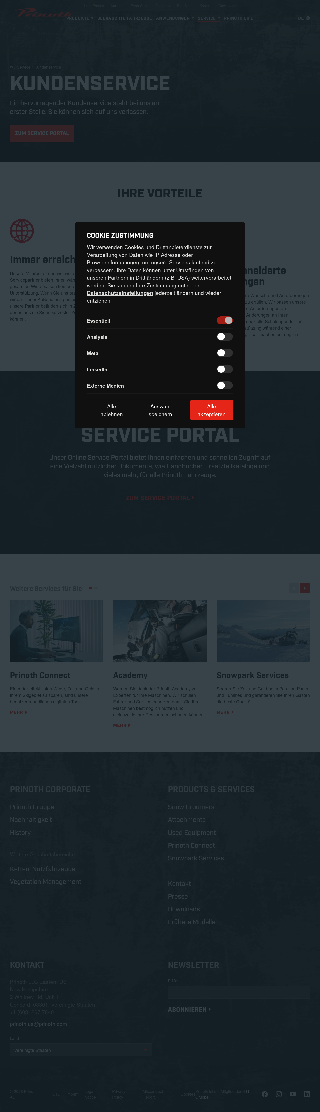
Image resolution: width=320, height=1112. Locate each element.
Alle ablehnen (112, 409)
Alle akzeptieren (212, 409)
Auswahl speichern (160, 409)
